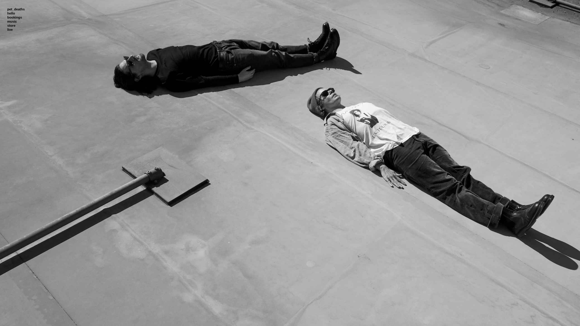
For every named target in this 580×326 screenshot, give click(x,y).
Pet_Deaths (16, 9)
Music (12, 21)
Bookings (14, 17)
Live (10, 29)
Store (11, 25)
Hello (11, 13)
